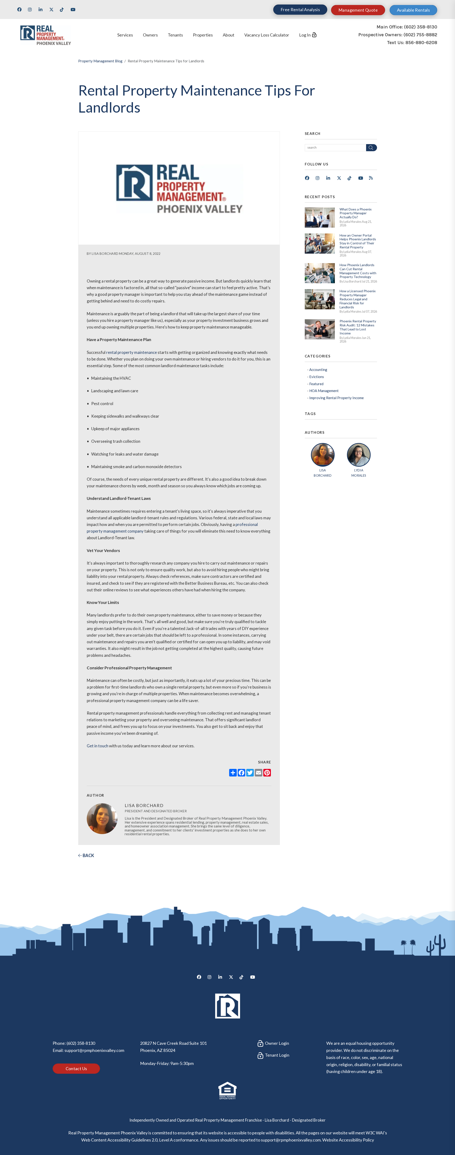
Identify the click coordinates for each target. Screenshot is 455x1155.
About (228, 34)
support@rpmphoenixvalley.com (94, 1050)
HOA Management (324, 390)
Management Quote (358, 10)
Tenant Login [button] (276, 1055)
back (88, 855)
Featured (316, 384)
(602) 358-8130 (420, 27)
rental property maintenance (131, 352)
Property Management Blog (100, 61)
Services (125, 34)
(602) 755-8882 (420, 34)
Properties (203, 34)
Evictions (316, 376)
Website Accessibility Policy (348, 1139)
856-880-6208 (421, 43)
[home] (45, 34)
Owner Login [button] (276, 1043)
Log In (305, 34)
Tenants (175, 34)
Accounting (318, 369)
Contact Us (76, 1068)
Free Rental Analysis (300, 9)
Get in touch (97, 745)
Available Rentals (413, 10)
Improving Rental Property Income (336, 398)
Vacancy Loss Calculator (266, 34)
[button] (21, 11)
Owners (150, 34)
